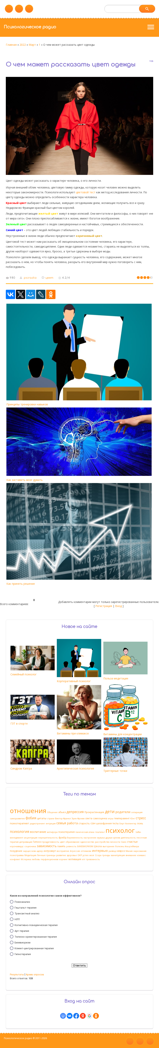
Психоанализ (22, 901)
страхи (50, 818)
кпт (83, 859)
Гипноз (37, 841)
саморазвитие (17, 818)
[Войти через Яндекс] (83, 1016)
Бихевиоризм (22, 942)
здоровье (72, 855)
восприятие (63, 851)
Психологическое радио (30, 27)
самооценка (100, 818)
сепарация (137, 812)
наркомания (139, 851)
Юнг (132, 818)
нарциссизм (29, 851)
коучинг (63, 859)
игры (110, 818)
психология (19, 831)
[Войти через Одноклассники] (96, 1016)
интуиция (51, 823)
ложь (140, 823)
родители (122, 812)
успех (86, 855)
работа (72, 823)
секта (88, 818)
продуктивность (50, 842)
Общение (52, 812)
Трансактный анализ (27, 913)
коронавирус (17, 846)
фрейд (62, 837)
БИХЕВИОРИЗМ (85, 846)
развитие (61, 855)
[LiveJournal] (40, 294)
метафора (52, 832)
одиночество (87, 842)
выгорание (108, 846)
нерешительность (48, 837)
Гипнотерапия (23, 954)
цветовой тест (85, 192)
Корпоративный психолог (74, 681)
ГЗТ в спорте (19, 723)
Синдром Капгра (21, 768)
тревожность (93, 859)
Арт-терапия (22, 930)
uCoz (7, 1043)
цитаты (41, 818)
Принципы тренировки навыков (27, 404)
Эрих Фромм (78, 818)
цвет (49, 277)
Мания (129, 851)
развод (112, 851)
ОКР (80, 855)
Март (32, 44)
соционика (30, 846)
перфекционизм (49, 859)
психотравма (17, 855)
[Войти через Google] (89, 1016)
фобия (31, 818)
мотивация (74, 859)
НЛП (17, 919)
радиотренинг (37, 823)
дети (110, 811)
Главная (11, 44)
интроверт (50, 851)
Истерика (26, 859)
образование (73, 842)
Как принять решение (20, 583)
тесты (115, 823)
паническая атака (84, 832)
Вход (118, 606)
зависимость (47, 846)
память (61, 846)
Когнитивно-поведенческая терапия (36, 925)
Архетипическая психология (75, 768)
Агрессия (75, 851)
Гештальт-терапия (25, 907)
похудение (16, 851)
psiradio (30, 277)
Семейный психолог (23, 674)
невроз (121, 851)
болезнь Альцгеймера (127, 846)
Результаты (17, 974)
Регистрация (103, 606)
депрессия (75, 811)
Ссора (98, 855)
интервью (100, 851)
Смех (123, 842)
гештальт (100, 832)
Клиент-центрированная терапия (34, 948)
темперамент (122, 818)
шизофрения (104, 823)
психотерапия (66, 832)
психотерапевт (19, 823)
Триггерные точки (115, 771)
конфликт (15, 859)
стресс (141, 818)
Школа (98, 846)
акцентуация (30, 837)
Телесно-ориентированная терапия (36, 936)
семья (61, 823)
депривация (25, 842)
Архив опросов (35, 974)
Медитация (30, 855)
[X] (20, 294)
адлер (40, 851)
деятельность (128, 837)
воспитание (38, 832)
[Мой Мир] (30, 294)
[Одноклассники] (50, 294)
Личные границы (46, 855)
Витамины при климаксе (73, 733)
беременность (75, 837)
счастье (132, 841)
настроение (90, 837)
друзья (108, 837)
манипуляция (118, 855)
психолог (120, 830)
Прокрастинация (94, 812)
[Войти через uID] (63, 1016)
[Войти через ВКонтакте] (70, 1016)
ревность (71, 846)
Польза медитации (115, 678)
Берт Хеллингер (127, 823)
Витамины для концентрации (122, 734)
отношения (28, 810)
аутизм (116, 837)
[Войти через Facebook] (76, 1016)
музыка (101, 837)
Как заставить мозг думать (24, 480)
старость (84, 823)
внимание (131, 855)
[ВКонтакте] (10, 294)
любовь (36, 859)
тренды (106, 855)
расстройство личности (107, 842)
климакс (141, 855)
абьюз (62, 812)
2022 (23, 44)
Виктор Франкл (63, 818)
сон (93, 823)
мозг (91, 855)
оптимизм (86, 851)
